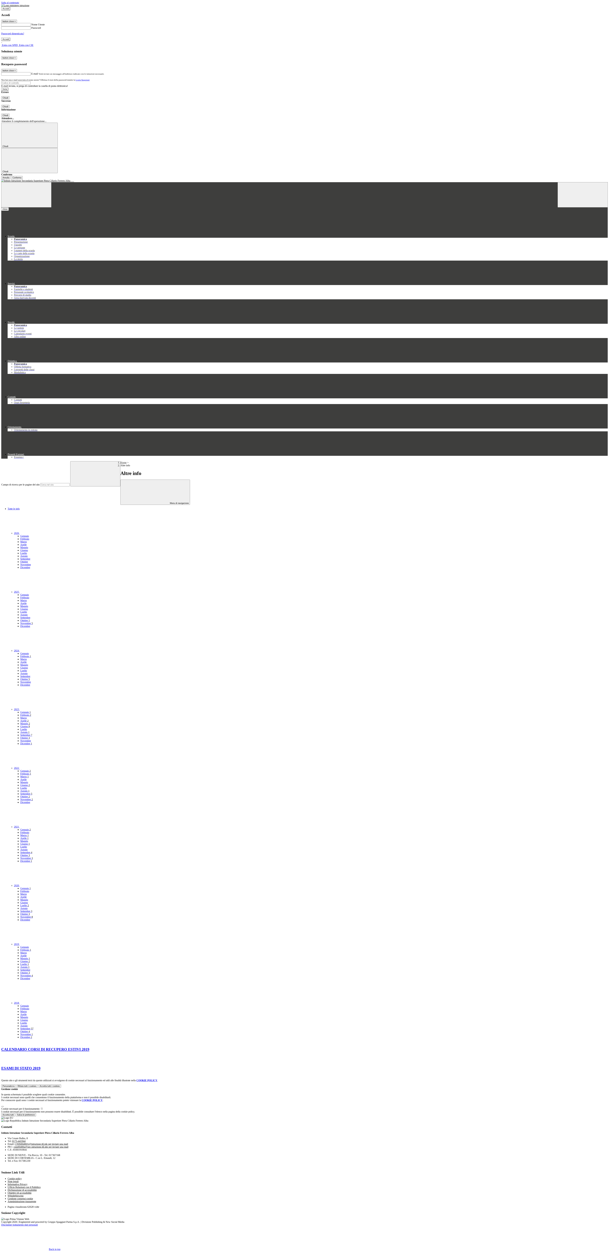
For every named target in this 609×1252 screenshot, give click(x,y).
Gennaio (24, 536)
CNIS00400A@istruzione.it (41, 1144)
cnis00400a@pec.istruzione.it (41, 1147)
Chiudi (5, 98)
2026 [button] (17, 533)
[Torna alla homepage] (304, 180)
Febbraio (24, 539)
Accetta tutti (50, 1086)
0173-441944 (19, 1141)
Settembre (25, 559)
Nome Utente (38, 24)
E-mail (34, 73)
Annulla (6, 177)
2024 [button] (17, 650)
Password (36, 28)
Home (123, 462)
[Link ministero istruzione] (15, 5)
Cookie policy (15, 1178)
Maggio (24, 547)
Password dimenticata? (12, 33)
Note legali (13, 1181)
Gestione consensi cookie (20, 1198)
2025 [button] (17, 592)
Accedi (6, 8)
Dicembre (25, 567)
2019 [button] (17, 944)
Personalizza (8, 1086)
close (5, 209)
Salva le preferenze (26, 1115)
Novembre (25, 564)
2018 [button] (17, 1003)
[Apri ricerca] (583, 194)
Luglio (23, 553)
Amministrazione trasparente (22, 1201)
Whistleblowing (15, 1195)
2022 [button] (17, 768)
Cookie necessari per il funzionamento (20, 1108)
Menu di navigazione (179, 503)
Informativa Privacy (17, 1184)
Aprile (23, 544)
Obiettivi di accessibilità (19, 1193)
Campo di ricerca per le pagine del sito (20, 484)
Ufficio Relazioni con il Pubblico (24, 1187)
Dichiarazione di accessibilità (22, 1190)
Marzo (23, 541)
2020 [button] (17, 885)
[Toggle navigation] (26, 194)
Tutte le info (14, 508)
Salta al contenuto (10, 2)
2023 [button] (17, 709)
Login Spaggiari (83, 80)
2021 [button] (17, 826)
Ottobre (24, 561)
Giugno (24, 550)
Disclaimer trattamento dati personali (19, 1224)
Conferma (17, 177)
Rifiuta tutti (27, 1086)
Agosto (24, 556)
